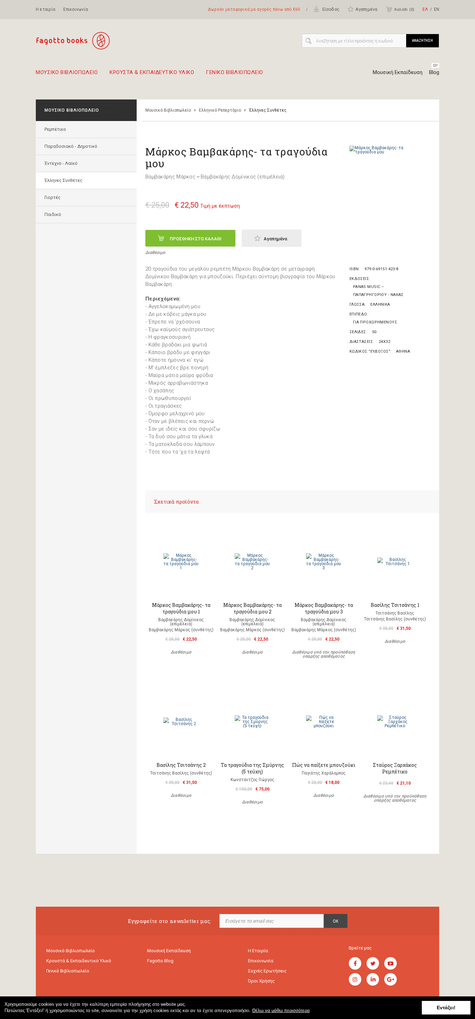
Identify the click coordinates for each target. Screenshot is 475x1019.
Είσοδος (330, 9)
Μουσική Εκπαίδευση (397, 72)
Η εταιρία (45, 9)
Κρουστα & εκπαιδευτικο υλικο (152, 72)
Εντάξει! (446, 1007)
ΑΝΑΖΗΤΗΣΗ (422, 40)
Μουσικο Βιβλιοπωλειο (67, 72)
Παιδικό (53, 214)
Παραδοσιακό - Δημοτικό (71, 146)
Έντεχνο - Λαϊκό (61, 163)
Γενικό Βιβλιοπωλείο (67, 970)
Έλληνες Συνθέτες (63, 180)
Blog (434, 72)
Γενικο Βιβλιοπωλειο (234, 72)
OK (335, 921)
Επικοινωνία (75, 9)
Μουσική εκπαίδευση (169, 950)
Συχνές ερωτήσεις (267, 970)
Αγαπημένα (366, 9)
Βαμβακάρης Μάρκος (170, 177)
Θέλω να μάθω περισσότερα (281, 1010)
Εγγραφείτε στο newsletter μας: (169, 921)
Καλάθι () (404, 9)
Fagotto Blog (160, 960)
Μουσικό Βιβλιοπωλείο (168, 110)
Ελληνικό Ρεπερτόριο (220, 110)
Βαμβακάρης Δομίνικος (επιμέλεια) (243, 177)
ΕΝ (436, 9)
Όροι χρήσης (261, 981)
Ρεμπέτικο (55, 129)
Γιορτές (53, 197)
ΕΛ (425, 9)
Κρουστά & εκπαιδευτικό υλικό (78, 960)
